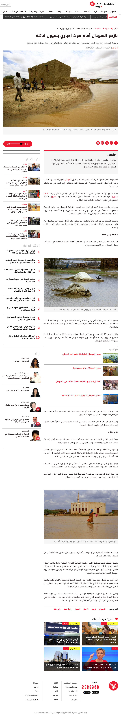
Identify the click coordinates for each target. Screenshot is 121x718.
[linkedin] (88, 687)
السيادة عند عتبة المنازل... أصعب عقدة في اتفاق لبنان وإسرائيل (19, 271)
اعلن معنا (74, 699)
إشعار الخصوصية (71, 687)
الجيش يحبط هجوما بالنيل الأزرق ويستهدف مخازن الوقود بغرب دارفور (36, 16)
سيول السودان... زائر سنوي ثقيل (87, 368)
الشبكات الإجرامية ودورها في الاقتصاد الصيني (17, 435)
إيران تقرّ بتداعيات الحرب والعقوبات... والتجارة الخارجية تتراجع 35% (20, 252)
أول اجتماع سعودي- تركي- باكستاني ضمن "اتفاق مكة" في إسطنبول (20, 299)
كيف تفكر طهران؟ (21, 361)
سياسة (104, 11)
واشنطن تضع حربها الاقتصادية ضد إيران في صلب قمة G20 (17, 223)
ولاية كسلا (67, 609)
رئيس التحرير (72, 691)
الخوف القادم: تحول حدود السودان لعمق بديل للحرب (20, 309)
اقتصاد (87, 11)
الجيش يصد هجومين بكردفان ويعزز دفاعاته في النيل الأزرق (62, 666)
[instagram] (93, 687)
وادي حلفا (57, 609)
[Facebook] (98, 687)
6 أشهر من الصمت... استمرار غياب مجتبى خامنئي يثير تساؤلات (15, 169)
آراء (95, 11)
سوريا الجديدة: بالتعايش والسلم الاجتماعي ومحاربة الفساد (15, 377)
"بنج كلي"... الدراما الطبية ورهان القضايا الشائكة (21, 337)
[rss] (83, 687)
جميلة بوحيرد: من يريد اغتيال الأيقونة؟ (17, 406)
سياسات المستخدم (70, 682)
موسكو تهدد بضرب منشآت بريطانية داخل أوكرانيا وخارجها (101, 666)
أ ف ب (115, 48)
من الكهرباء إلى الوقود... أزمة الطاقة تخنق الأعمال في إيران (83, 17)
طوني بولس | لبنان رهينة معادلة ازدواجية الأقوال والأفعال (21, 290)
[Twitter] (95, 687)
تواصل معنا (73, 695)
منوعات (68, 11)
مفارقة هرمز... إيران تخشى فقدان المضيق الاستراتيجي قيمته (21, 328)
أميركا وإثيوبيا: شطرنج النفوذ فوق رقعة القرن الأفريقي (20, 318)
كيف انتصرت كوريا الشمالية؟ (17, 390)
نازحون (94, 609)
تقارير (25, 164)
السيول (53, 197)
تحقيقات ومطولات (37, 11)
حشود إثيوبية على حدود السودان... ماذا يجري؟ (20, 280)
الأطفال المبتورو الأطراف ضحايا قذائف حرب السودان (78, 381)
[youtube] (90, 687)
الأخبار (113, 11)
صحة (51, 11)
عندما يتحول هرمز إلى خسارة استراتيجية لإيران (17, 421)
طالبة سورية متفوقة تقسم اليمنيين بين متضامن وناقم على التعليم (20, 261)
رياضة (58, 11)
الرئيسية (114, 29)
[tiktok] (85, 687)
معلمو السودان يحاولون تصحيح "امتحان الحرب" (81, 395)
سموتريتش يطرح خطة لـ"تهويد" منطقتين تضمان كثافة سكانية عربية (16, 236)
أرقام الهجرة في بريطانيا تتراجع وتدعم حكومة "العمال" (63, 641)
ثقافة (77, 11)
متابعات (98, 29)
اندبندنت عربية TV (18, 11)
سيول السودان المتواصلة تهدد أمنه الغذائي (81, 354)
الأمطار (85, 609)
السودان (68, 179)
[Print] (98, 143)
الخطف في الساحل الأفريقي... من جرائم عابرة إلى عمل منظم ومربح (16, 183)
